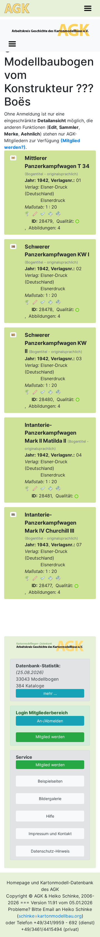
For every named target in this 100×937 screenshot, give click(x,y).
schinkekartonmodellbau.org (50, 916)
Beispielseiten (50, 781)
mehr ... (50, 693)
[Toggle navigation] (88, 8)
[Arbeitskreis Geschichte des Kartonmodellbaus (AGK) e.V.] (50, 645)
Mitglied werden (50, 736)
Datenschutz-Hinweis (50, 851)
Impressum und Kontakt (50, 833)
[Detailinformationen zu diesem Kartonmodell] (27, 213)
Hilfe (50, 816)
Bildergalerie (50, 798)
